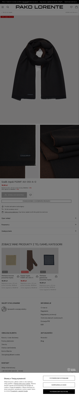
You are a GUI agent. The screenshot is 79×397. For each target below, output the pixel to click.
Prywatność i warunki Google (19, 391)
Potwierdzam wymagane (59, 378)
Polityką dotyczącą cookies (22, 383)
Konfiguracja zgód (59, 385)
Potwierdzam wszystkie (59, 392)
